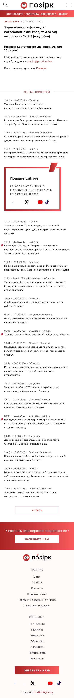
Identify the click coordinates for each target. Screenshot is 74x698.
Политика (32, 14)
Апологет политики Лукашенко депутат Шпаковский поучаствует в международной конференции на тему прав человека (35, 229)
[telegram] (13, 202)
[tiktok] (47, 202)
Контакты (37, 588)
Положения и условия (37, 605)
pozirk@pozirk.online (39, 61)
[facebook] (19, 202)
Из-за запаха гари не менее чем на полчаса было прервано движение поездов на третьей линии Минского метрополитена (35, 371)
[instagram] (33, 202)
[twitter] (26, 202)
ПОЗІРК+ (37, 582)
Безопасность (37, 652)
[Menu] (69, 5)
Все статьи (37, 658)
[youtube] (40, 202)
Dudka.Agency (43, 692)
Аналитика (37, 646)
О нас (37, 576)
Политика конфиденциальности (37, 599)
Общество (65, 14)
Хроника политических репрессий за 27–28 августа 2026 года (37, 334)
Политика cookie (37, 594)
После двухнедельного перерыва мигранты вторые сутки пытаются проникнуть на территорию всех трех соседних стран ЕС (34, 350)
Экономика (48, 14)
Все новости (14, 14)
